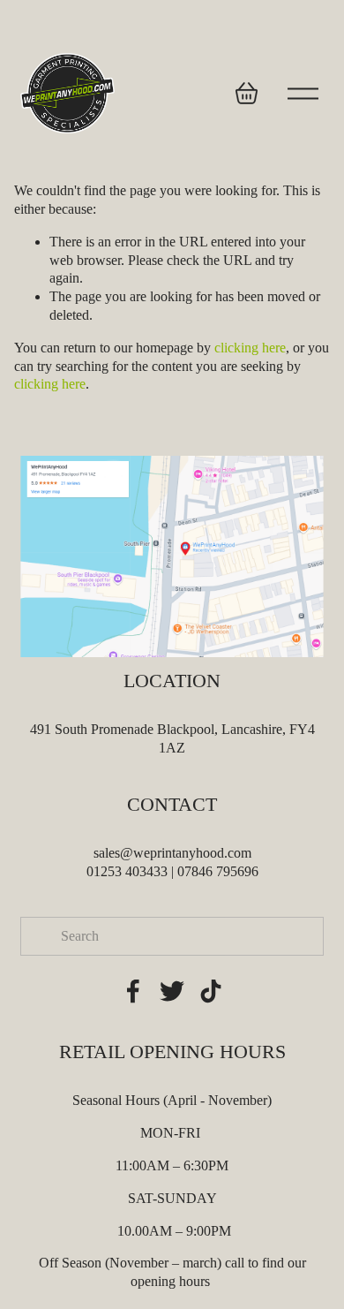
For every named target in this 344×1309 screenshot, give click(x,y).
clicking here (250, 347)
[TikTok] (210, 991)
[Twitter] (172, 991)
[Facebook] (133, 991)
